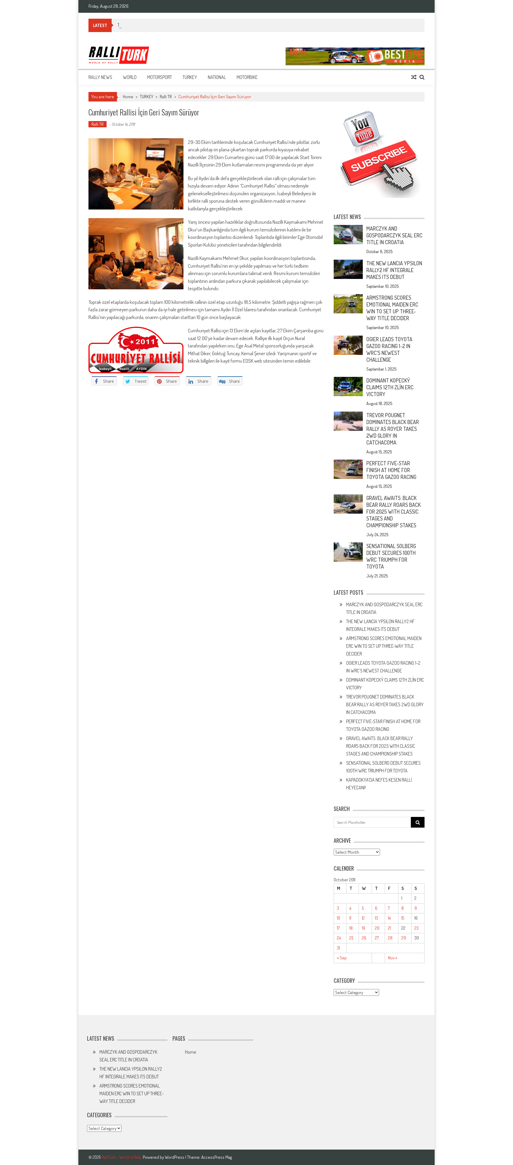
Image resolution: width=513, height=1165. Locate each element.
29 (403, 938)
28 (390, 938)
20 (377, 928)
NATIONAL (217, 77)
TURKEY (190, 77)
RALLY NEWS (100, 77)
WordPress (175, 1157)
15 (402, 918)
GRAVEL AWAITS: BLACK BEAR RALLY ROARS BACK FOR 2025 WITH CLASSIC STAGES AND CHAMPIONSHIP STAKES (393, 511)
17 (338, 928)
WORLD (130, 77)
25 (351, 938)
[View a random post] (414, 77)
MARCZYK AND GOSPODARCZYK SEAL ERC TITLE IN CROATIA (394, 235)
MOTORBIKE (247, 77)
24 (339, 938)
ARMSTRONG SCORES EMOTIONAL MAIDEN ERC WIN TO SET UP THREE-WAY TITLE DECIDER (392, 307)
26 (364, 938)
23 (416, 928)
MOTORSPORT (159, 77)
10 (338, 918)
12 (363, 918)
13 (376, 918)
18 (351, 928)
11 (350, 918)
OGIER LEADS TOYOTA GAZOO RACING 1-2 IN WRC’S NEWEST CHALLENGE (389, 349)
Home (190, 1052)
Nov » (392, 958)
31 (338, 948)
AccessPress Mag (216, 1157)
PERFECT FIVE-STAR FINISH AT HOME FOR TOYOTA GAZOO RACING (391, 470)
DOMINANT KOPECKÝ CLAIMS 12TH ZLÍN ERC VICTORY (390, 387)
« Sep (342, 958)
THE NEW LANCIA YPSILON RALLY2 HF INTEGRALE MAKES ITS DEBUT (394, 270)
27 (377, 938)
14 (389, 918)
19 (363, 928)
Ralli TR (166, 96)
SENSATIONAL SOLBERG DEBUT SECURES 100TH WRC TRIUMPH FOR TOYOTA (391, 556)
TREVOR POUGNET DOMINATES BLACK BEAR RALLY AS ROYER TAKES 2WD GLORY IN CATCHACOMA (392, 429)
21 (389, 928)
